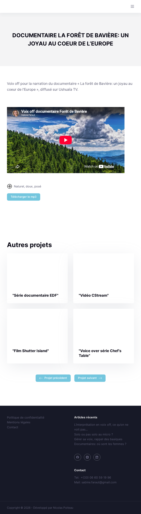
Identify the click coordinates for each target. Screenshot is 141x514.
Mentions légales (18, 422)
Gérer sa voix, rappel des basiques (98, 439)
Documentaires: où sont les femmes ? (100, 444)
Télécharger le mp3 (24, 196)
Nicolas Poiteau (63, 507)
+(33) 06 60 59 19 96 (96, 477)
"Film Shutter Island (29, 351)
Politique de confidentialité (25, 417)
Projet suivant (87, 378)
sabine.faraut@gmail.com (99, 482)
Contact (12, 427)
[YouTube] (87, 457)
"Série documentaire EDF (34, 295)
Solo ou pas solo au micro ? (93, 434)
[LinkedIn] (96, 457)
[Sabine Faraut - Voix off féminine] (23, 6)
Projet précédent (55, 378)
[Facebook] (77, 457)
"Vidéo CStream (93, 295)
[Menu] (132, 6)
